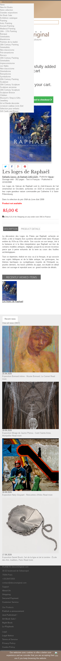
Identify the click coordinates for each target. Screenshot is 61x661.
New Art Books (6, 7)
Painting (3, 21)
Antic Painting (6, 23)
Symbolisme (5, 76)
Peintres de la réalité (9, 42)
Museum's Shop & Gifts (10, 98)
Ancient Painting (7, 26)
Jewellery (4, 100)
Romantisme (5, 74)
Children (3, 95)
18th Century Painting (9, 45)
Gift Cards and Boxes (9, 111)
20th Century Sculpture (10, 84)
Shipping (6, 594)
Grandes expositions (9, 13)
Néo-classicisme (7, 50)
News (2, 5)
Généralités (5, 37)
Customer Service (10, 602)
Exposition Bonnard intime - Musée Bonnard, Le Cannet (26, 376)
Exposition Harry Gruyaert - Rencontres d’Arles (22, 495)
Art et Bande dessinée (9, 103)
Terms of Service (10, 639)
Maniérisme (5, 39)
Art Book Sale (6, 15)
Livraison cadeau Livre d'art (11, 106)
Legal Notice (8, 636)
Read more (16, 436)
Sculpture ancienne (8, 87)
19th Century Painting (9, 58)
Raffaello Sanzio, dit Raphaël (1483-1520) (20, 177)
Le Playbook (8, 626)
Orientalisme (5, 71)
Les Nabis (4, 66)
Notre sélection (6, 10)
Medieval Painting (7, 29)
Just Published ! (9, 615)
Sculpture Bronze (7, 92)
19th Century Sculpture (10, 90)
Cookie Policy (8, 647)
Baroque (3, 34)
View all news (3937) (11, 323)
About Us (6, 591)
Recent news (10, 319)
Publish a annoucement (13, 611)
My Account (7, 2)
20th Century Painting (9, 79)
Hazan (51, 177)
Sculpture (4, 82)
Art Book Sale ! (9, 619)
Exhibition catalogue (8, 18)
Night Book (7, 623)
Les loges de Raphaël (12, 301)
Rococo (3, 55)
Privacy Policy (8, 643)
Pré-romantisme (7, 53)
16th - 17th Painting (8, 31)
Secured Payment (10, 598)
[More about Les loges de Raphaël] (9, 291)
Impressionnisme (7, 63)
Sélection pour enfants (9, 108)
